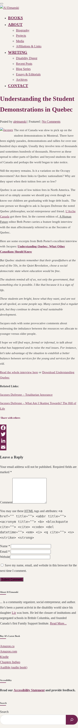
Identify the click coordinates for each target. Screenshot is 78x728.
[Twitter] (39, 434)
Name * (5, 546)
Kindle (4, 657)
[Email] (39, 447)
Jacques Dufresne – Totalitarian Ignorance (26, 394)
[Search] (72, 720)
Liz (14, 612)
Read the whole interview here (19, 372)
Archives (21, 79)
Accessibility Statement (29, 690)
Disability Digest (26, 58)
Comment (6, 502)
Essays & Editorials (28, 74)
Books (15, 18)
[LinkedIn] (39, 440)
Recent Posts (24, 63)
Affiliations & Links (28, 46)
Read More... (58, 623)
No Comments (51, 121)
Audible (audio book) (13, 667)
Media (20, 41)
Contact (18, 85)
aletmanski (20, 121)
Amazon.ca (7, 646)
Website (5, 557)
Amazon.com (8, 651)
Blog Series (23, 69)
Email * (5, 551)
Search (4, 711)
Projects (21, 35)
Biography (22, 30)
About (15, 24)
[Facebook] (39, 428)
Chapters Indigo (10, 662)
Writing (17, 52)
